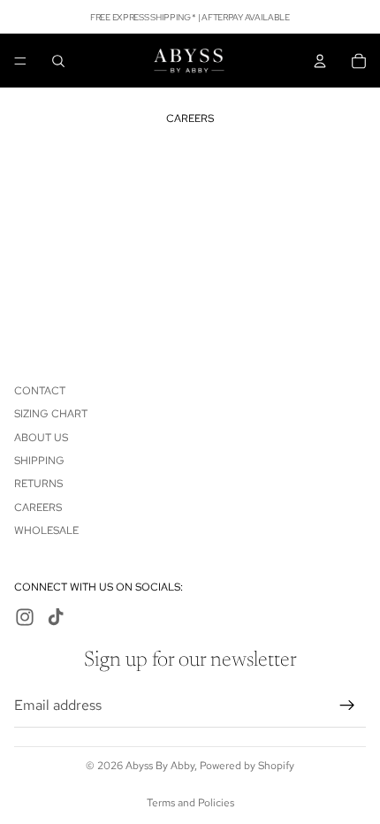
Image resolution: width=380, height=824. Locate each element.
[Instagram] (24, 617)
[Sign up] (347, 704)
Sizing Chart (50, 414)
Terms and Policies (190, 803)
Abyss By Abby (159, 766)
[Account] (319, 61)
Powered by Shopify (247, 766)
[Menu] (20, 61)
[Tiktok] (55, 617)
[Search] (58, 61)
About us (41, 437)
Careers (38, 507)
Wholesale (46, 530)
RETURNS (38, 484)
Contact (39, 390)
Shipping (39, 461)
